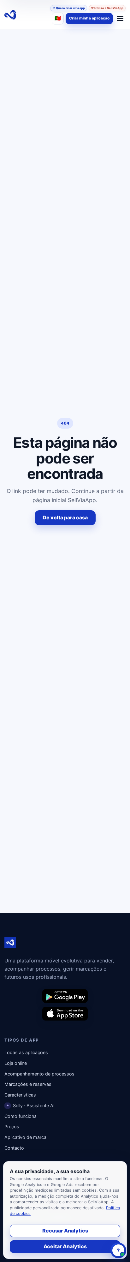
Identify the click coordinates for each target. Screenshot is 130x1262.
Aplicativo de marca (25, 1137)
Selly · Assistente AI (30, 1105)
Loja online (15, 1063)
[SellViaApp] (10, 14)
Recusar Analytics (65, 1230)
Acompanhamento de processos (39, 1073)
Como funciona (20, 1116)
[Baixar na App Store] (65, 1014)
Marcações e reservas (27, 1084)
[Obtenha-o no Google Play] (65, 996)
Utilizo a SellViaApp (107, 8)
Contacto (14, 1148)
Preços (11, 1126)
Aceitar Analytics (65, 1246)
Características (20, 1094)
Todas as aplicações (26, 1052)
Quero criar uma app (68, 8)
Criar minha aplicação (89, 18)
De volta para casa (65, 517)
